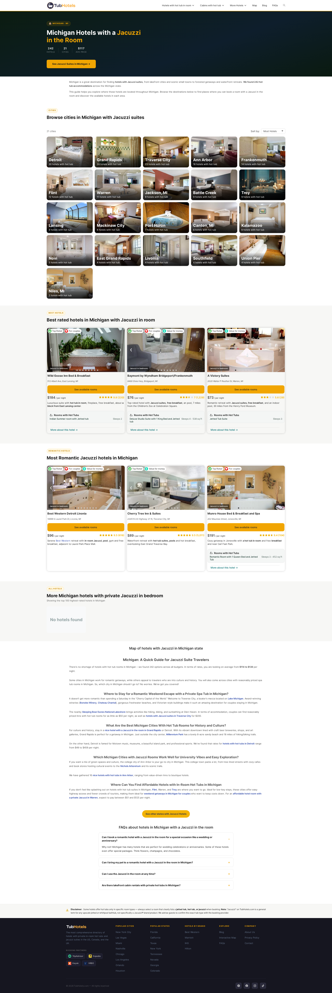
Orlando (120, 965)
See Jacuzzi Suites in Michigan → (71, 63)
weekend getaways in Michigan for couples (167, 793)
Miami (119, 943)
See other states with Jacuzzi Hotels (166, 813)
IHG (187, 943)
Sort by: (255, 131)
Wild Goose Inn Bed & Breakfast (68, 375)
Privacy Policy (252, 937)
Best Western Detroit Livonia (66, 513)
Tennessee (156, 954)
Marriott (189, 937)
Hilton (188, 948)
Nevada (154, 959)
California (155, 937)
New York (155, 948)
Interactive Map (227, 937)
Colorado (155, 970)
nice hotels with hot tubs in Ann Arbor (113, 775)
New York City (123, 932)
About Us (250, 932)
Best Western (63, 540)
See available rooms (85, 389)
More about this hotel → (64, 429)
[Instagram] (255, 986)
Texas (153, 943)
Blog (221, 932)
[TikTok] (263, 986)
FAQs (222, 943)
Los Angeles (122, 959)
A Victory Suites (218, 375)
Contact (249, 943)
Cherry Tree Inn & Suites (144, 513)
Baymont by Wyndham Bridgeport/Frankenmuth (160, 375)
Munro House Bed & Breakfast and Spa (234, 513)
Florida (154, 932)
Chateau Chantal (107, 702)
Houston (120, 970)
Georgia (154, 965)
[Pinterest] (239, 986)
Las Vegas (121, 937)
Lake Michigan (235, 698)
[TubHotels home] (89, 926)
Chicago (120, 954)
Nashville (120, 948)
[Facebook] (247, 986)
